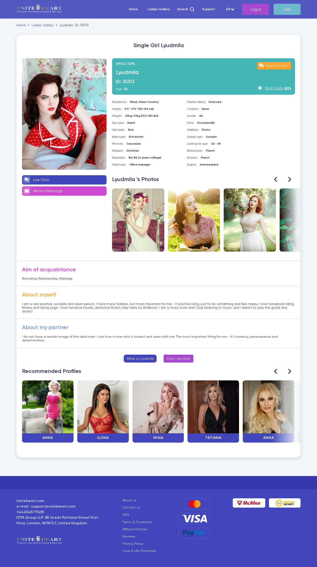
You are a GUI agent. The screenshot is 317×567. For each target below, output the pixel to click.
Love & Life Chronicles (139, 551)
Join (287, 9)
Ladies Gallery (159, 9)
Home (133, 9)
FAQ (126, 514)
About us (129, 500)
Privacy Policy (133, 543)
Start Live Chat (178, 358)
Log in (255, 9)
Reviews (129, 536)
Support (208, 9)
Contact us (131, 507)
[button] (186, 9)
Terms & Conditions (137, 522)
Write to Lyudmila (140, 358)
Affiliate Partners (135, 529)
